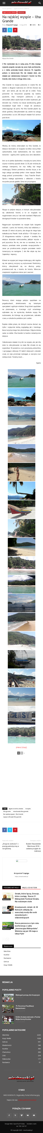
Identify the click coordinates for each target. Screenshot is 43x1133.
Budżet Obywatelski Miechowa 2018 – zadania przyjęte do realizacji (33, 847)
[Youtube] (34, 1115)
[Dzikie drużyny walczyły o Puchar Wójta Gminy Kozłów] (8, 1020)
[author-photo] (21, 861)
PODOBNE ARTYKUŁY (11, 888)
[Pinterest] (15, 30)
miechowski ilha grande (20, 811)
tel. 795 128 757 (21, 1126)
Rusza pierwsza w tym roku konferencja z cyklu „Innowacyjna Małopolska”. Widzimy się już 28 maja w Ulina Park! (27, 928)
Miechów (7, 951)
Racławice (7, 958)
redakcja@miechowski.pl (27, 1100)
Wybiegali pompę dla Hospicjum (28, 995)
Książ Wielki (8, 965)
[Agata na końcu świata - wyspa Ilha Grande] (21, 378)
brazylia (28, 808)
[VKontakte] (27, 1115)
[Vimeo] (21, 1115)
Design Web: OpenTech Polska (15, 1124)
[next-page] (7, 939)
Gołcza (6, 961)
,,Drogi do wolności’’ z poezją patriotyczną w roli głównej (10, 846)
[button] (4, 3)
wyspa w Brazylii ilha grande (12, 817)
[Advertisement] (21, 781)
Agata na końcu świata (16, 808)
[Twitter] (10, 30)
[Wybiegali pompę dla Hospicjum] (8, 998)
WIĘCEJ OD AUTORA (29, 888)
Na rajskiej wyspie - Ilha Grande (13, 814)
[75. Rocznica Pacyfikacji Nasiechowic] (8, 1009)
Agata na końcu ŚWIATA (21, 8)
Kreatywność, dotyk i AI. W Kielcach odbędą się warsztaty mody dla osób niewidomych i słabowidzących (26, 912)
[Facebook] (4, 30)
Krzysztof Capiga (12, 25)
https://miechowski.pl (21, 876)
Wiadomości (21, 12)
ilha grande (7, 811)
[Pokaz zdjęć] (21, 747)
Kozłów (6, 955)
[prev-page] (3, 939)
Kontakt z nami (31, 1124)
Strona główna (7, 8)
